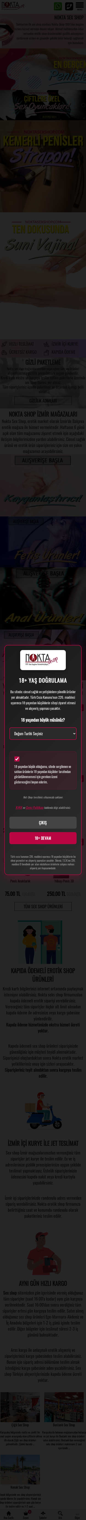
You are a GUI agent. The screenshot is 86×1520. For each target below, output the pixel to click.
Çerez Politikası (34, 807)
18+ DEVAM (43, 838)
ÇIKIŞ (43, 822)
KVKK (19, 807)
